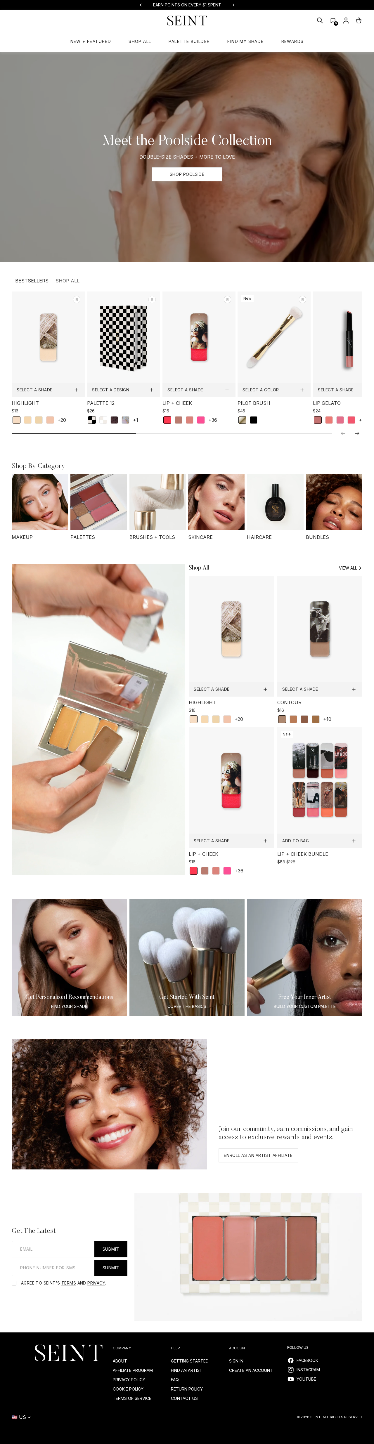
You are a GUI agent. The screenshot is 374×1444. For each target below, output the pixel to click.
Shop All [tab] (67, 281)
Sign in (236, 1360)
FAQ (175, 1379)
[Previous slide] (141, 5)
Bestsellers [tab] (32, 281)
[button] (333, 20)
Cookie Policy (128, 1388)
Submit (111, 1249)
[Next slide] (233, 5)
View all (348, 567)
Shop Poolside (187, 174)
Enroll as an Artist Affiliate (258, 1155)
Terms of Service (132, 1398)
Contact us (184, 1398)
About (120, 1360)
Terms (68, 1282)
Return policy (187, 1388)
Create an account (251, 1370)
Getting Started (190, 1360)
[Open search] (319, 20)
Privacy (96, 1282)
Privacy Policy (129, 1379)
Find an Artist (186, 1370)
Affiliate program (133, 1370)
